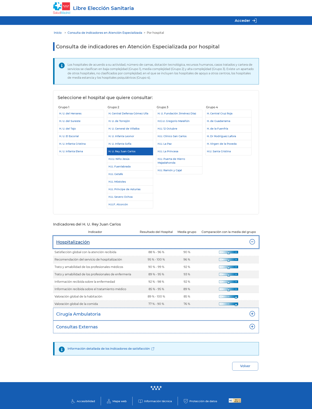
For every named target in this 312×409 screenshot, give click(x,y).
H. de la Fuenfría (217, 128)
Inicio (58, 32)
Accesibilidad (86, 401)
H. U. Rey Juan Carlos (122, 151)
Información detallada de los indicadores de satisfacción (109, 348)
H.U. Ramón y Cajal (170, 170)
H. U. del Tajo (67, 128)
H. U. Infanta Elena (71, 151)
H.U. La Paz (165, 143)
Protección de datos (203, 401)
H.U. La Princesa (168, 151)
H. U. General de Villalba (124, 128)
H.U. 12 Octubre (167, 128)
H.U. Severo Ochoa (121, 196)
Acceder (242, 20)
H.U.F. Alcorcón (118, 204)
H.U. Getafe (116, 174)
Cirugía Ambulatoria (78, 314)
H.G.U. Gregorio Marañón (174, 121)
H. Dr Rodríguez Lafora (221, 136)
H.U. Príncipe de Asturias (124, 189)
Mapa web (119, 401)
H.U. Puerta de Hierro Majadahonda (171, 160)
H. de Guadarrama (218, 121)
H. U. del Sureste (70, 121)
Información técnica (158, 401)
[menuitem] (80, 156)
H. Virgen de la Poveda (222, 143)
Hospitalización (73, 242)
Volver (245, 366)
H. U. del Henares (70, 113)
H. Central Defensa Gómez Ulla (128, 113)
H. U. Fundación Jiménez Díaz (177, 113)
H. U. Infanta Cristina (72, 143)
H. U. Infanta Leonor (121, 136)
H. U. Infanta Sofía (120, 143)
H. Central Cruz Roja (219, 113)
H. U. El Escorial (69, 136)
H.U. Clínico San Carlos (172, 136)
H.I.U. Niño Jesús (119, 159)
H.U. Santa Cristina (219, 151)
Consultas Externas (77, 326)
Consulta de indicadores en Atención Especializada (105, 32)
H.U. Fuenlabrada (120, 166)
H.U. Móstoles (117, 181)
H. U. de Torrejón (119, 121)
